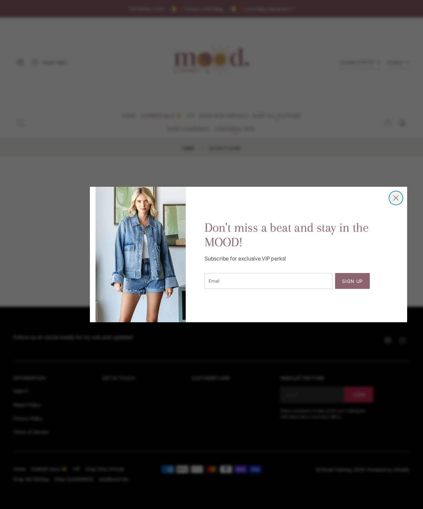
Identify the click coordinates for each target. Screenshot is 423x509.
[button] (396, 198)
